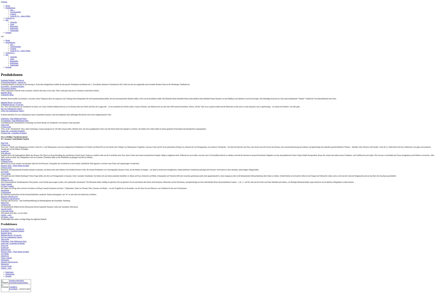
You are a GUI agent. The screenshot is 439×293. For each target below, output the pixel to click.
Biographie (14, 26)
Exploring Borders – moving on (12, 80)
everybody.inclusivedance (18, 283)
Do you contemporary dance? (11, 109)
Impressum (9, 272)
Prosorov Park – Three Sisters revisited (15, 166)
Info (6, 20)
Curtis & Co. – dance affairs (20, 16)
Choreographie (15, 12)
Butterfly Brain (6, 93)
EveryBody (13, 289)
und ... (12, 10)
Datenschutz (9, 274)
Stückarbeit (5, 190)
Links (12, 24)
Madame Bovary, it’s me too (11, 103)
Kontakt (8, 33)
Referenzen (14, 28)
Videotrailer (14, 31)
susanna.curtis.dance (16, 281)
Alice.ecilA (5, 125)
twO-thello (5, 172)
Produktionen (10, 8)
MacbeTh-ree (6, 159)
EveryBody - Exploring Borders (12, 86)
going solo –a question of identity (13, 131)
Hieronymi (5, 203)
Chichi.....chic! (6, 215)
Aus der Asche (6, 209)
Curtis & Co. (10, 18)
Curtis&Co (13, 287)
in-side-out (5, 151)
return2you (5, 178)
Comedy (13, 14)
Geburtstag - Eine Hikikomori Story (14, 119)
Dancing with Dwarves (9, 197)
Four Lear (4, 143)
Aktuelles (13, 22)
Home (7, 6)
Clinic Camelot (6, 184)
